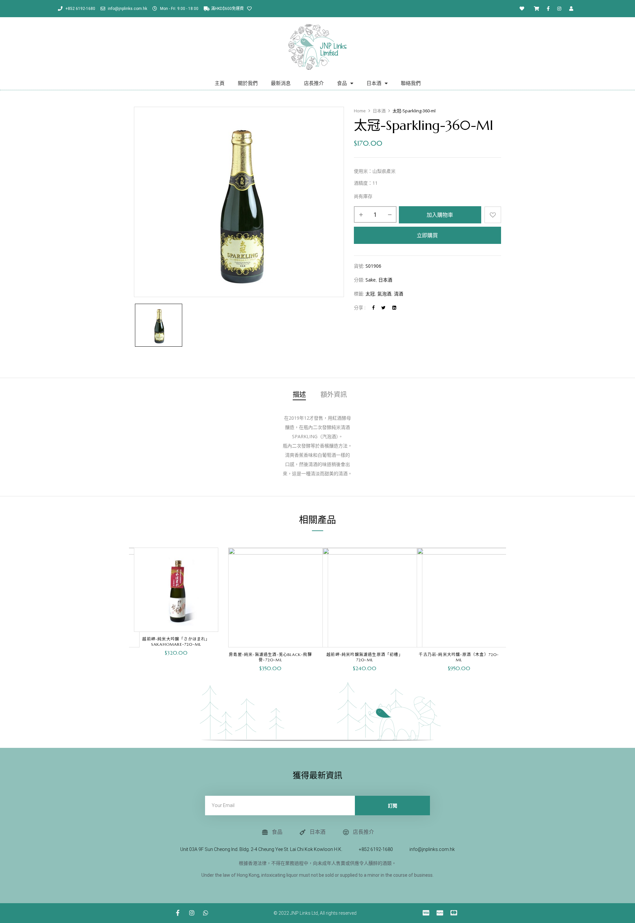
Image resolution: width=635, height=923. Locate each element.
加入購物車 (440, 215)
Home (360, 111)
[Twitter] (383, 307)
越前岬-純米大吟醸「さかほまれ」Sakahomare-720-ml (176, 641)
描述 (299, 395)
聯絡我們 (411, 83)
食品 (342, 83)
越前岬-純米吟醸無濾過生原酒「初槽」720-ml (364, 657)
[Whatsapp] (206, 913)
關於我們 (248, 83)
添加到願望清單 (493, 214)
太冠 (370, 293)
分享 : (359, 307)
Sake (370, 280)
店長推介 (314, 83)
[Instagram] (559, 8)
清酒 (398, 293)
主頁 (220, 83)
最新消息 (281, 83)
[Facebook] (373, 307)
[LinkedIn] (394, 307)
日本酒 (373, 83)
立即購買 (427, 235)
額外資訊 (333, 395)
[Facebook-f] (548, 8)
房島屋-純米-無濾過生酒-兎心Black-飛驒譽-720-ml (270, 657)
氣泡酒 (384, 293)
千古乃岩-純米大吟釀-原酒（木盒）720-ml (459, 657)
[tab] (299, 395)
